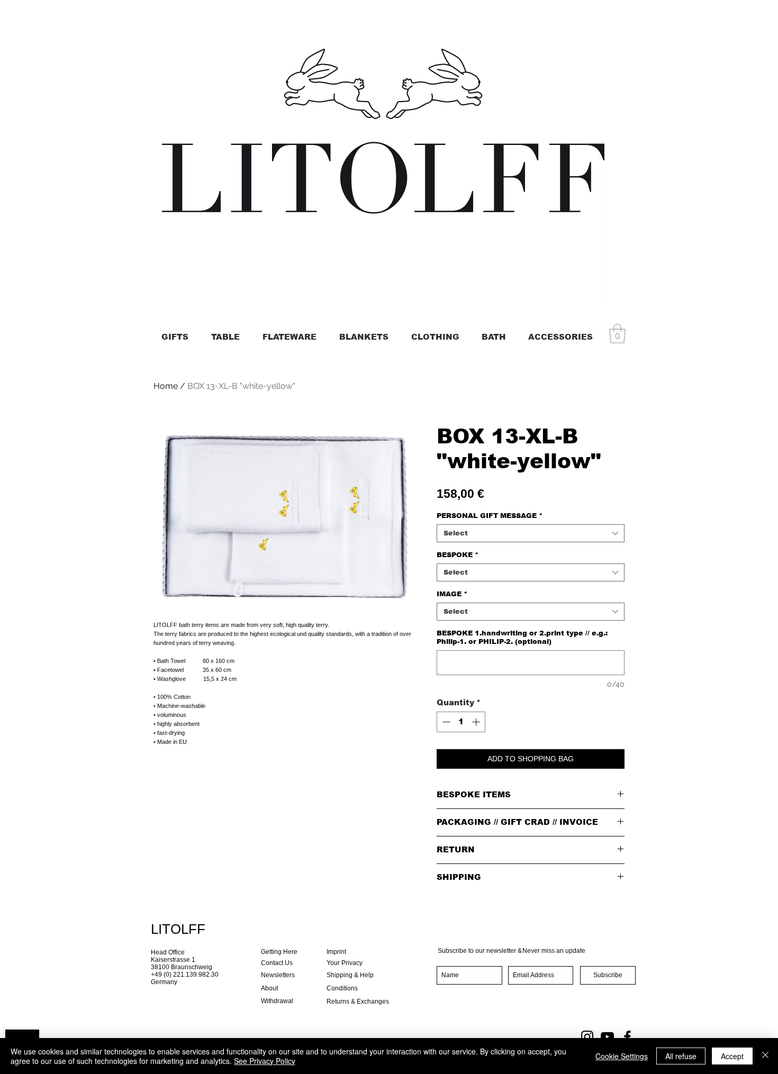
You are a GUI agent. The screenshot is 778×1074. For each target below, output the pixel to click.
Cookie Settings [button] (621, 1056)
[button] (617, 333)
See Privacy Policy (264, 1060)
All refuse (680, 1056)
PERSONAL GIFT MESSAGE (489, 516)
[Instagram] (587, 1037)
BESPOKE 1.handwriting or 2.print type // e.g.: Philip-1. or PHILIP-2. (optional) (522, 637)
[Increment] (477, 722)
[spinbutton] (461, 722)
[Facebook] (627, 1037)
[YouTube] (607, 1037)
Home (165, 386)
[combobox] (531, 533)
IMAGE (452, 594)
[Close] (765, 1056)
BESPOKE (457, 555)
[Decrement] (445, 722)
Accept (732, 1056)
